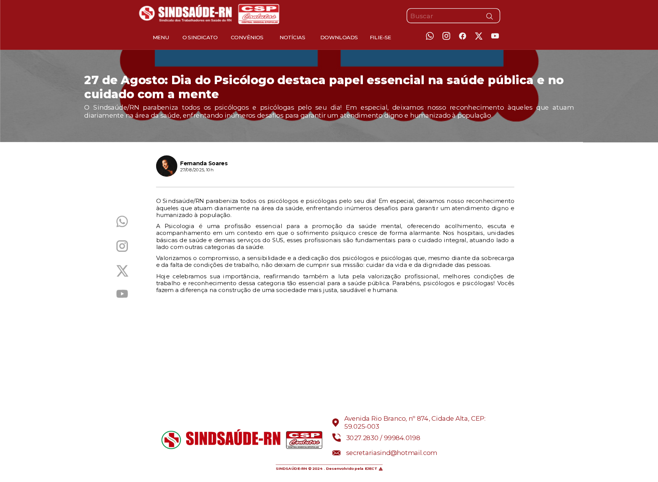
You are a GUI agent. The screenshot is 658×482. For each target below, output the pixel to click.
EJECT (371, 468)
